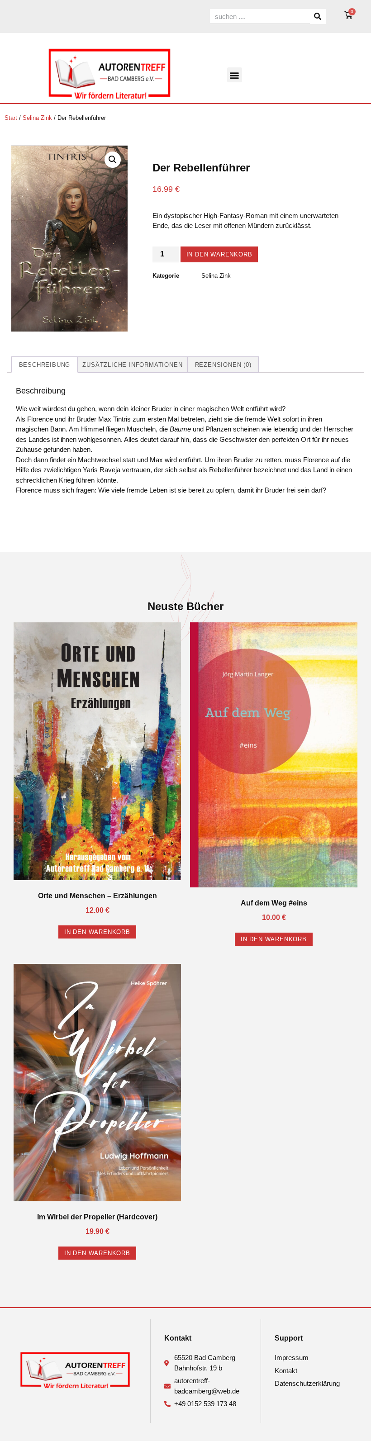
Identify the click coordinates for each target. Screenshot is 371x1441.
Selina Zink (37, 117)
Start (11, 117)
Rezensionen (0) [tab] (223, 364)
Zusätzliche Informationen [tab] (132, 364)
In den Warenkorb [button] (97, 932)
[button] (234, 74)
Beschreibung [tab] (45, 364)
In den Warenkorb (219, 254)
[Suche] (318, 16)
